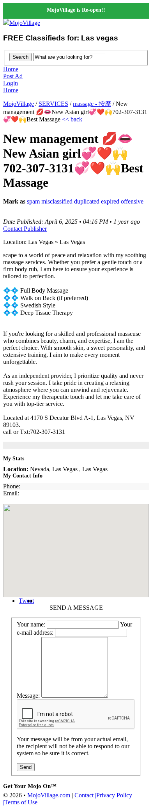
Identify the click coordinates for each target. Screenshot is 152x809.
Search (20, 57)
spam (33, 201)
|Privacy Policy (113, 795)
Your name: (31, 624)
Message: (28, 695)
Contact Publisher (25, 228)
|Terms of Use (20, 802)
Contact (84, 795)
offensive (132, 201)
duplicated (86, 201)
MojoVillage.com (48, 795)
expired (110, 201)
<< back (72, 119)
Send (26, 767)
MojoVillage (24, 22)
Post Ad (13, 76)
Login (10, 83)
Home (10, 69)
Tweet (26, 600)
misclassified (56, 201)
